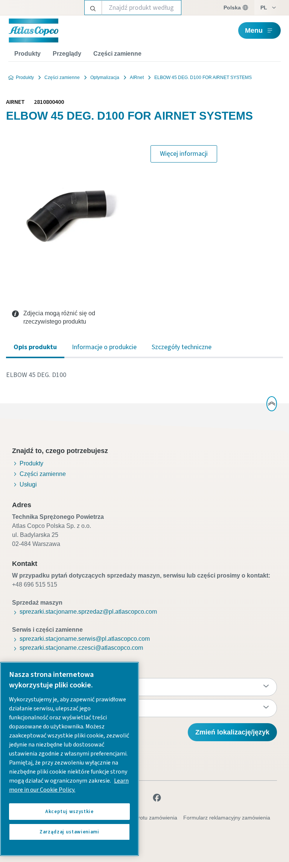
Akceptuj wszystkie (69, 811)
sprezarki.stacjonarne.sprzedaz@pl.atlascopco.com (88, 611)
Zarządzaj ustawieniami (69, 832)
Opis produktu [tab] (35, 347)
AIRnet (137, 77)
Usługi (28, 484)
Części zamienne (117, 53)
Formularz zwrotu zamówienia (141, 818)
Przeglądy (67, 53)
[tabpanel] (144, 375)
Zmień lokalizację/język (232, 732)
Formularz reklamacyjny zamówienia (226, 818)
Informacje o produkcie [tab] (104, 347)
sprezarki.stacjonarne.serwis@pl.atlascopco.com (85, 638)
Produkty (27, 53)
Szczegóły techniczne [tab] (181, 347)
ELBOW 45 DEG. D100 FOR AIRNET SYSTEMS (203, 77)
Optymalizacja (104, 77)
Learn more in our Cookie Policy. (69, 785)
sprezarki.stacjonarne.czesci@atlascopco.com (81, 648)
